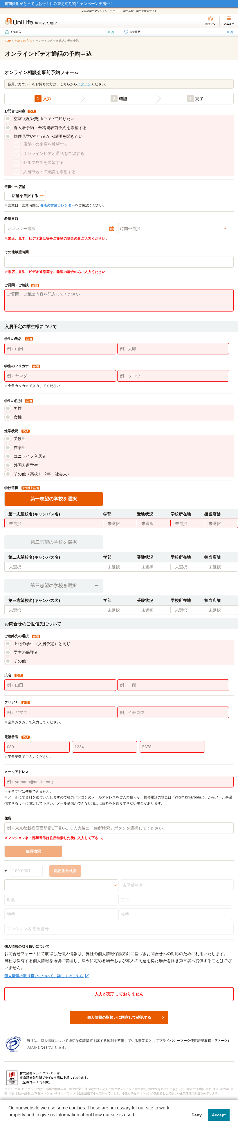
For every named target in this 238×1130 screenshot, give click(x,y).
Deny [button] (197, 1115)
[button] (9, 1122)
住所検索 (33, 851)
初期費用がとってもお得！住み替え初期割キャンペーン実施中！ (59, 3)
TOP (8, 40)
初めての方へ (23, 40)
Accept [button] (219, 1115)
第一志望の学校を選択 (53, 498)
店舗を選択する (25, 195)
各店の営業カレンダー (57, 205)
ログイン (84, 84)
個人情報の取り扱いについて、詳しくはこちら (44, 976)
